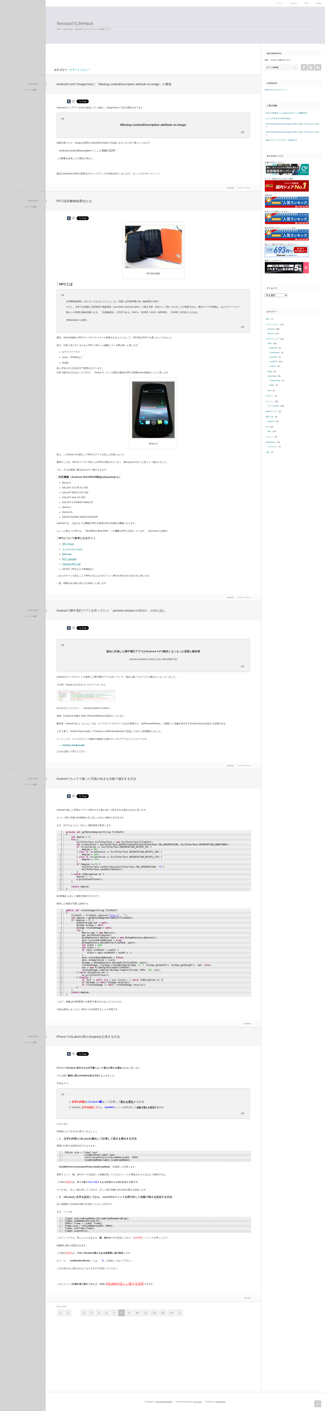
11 (146, 1313)
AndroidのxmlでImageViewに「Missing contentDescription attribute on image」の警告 (114, 84)
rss (318, 67)
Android (293, 3)
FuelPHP (273, 361)
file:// (114, 915)
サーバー (269, 401)
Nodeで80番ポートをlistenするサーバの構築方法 (286, 113)
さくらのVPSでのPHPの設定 (278, 118)
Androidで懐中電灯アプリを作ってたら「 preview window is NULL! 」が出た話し (111, 610)
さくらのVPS (273, 406)
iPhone (248, 1298)
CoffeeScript (275, 380)
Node (272, 385)
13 (163, 1313)
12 (154, 1313)
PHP (306, 3)
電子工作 (269, 417)
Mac (269, 431)
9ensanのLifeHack (75, 23)
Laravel (273, 366)
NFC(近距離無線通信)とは (74, 201)
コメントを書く (31, 90)
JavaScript (272, 376)
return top (317, 1403)
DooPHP (273, 357)
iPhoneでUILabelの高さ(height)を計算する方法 (88, 1036)
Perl (269, 390)
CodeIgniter (275, 352)
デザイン (269, 396)
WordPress (270, 442)
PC (267, 427)
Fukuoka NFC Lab (71, 564)
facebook (304, 67)
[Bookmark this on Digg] (73, 101)
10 (137, 1313)
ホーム (280, 3)
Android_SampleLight (73, 745)
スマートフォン (244, 188)
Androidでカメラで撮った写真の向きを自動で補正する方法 (96, 778)
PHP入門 (273, 348)
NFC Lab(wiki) (69, 559)
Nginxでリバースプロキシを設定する (281, 140)
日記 (268, 452)
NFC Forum (68, 544)
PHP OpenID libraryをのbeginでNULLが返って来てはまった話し (292, 125)
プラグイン (272, 447)
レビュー (269, 437)
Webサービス (271, 411)
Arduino (271, 421)
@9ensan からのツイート (276, 90)
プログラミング (272, 339)
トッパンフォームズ (72, 549)
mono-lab (198, 1402)
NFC (268, 319)
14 (171, 1313)
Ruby (270, 371)
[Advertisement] (93, 46)
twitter (311, 67)
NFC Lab (66, 554)
